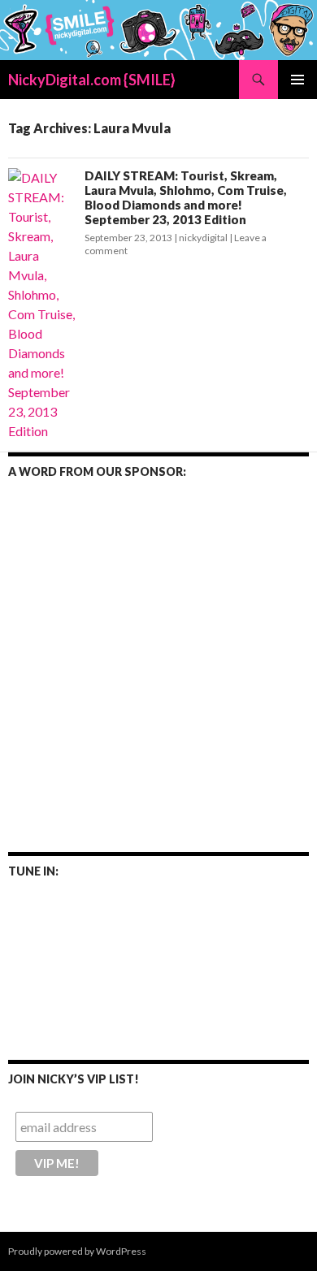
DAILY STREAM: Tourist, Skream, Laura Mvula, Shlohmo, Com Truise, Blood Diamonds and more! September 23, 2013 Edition (186, 197)
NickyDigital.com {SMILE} (92, 80)
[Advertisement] (158, 654)
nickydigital (203, 237)
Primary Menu (297, 79)
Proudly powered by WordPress (77, 1251)
